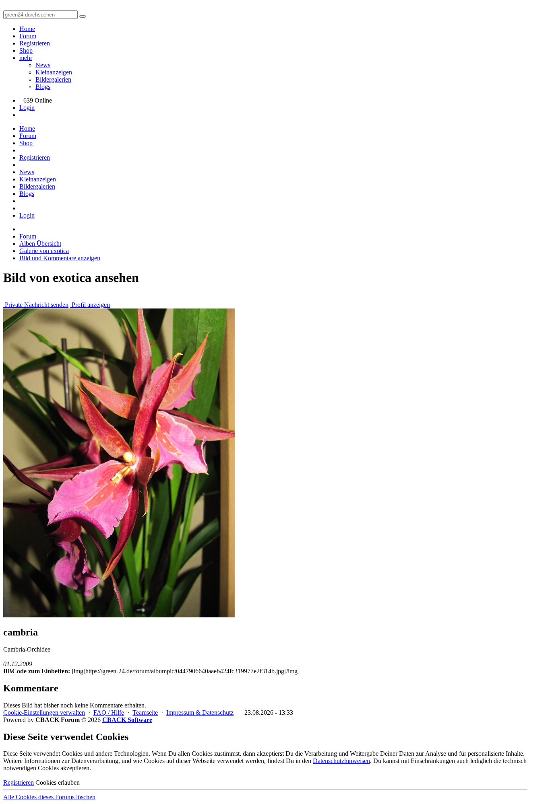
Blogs (42, 86)
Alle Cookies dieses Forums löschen (49, 797)
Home (27, 28)
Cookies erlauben (57, 782)
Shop (26, 50)
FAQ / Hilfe (108, 712)
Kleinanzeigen (53, 72)
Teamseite (145, 712)
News (42, 65)
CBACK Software (127, 719)
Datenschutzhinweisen (341, 760)
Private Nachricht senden (35, 304)
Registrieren (34, 43)
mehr (25, 57)
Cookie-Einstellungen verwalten (44, 712)
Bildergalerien (53, 79)
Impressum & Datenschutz (200, 712)
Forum (27, 36)
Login (27, 107)
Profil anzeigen (90, 304)
